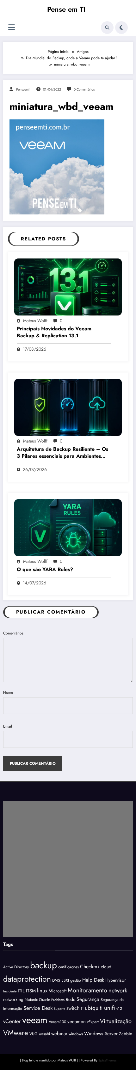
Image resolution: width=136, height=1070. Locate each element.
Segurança (88, 999)
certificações (68, 967)
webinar (59, 1033)
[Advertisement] (68, 869)
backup (43, 965)
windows (76, 1034)
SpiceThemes (107, 1060)
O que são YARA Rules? (45, 569)
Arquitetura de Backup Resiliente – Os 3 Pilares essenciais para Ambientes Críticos (62, 453)
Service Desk (38, 1008)
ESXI (65, 980)
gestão (75, 980)
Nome (8, 692)
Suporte (59, 1008)
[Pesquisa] (107, 27)
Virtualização (116, 1021)
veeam (34, 1020)
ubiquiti (94, 1008)
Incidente (9, 991)
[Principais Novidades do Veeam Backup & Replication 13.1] (68, 286)
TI (82, 1008)
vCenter (12, 1021)
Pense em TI (66, 9)
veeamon (76, 1021)
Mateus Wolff (35, 320)
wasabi (44, 1034)
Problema (58, 999)
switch (72, 1008)
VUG (33, 1034)
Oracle (44, 1000)
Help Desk (93, 980)
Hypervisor (115, 980)
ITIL (21, 990)
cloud (106, 967)
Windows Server (101, 1033)
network (117, 990)
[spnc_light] (121, 27)
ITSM (31, 990)
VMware (15, 1033)
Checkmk (90, 966)
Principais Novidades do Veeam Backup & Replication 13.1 (54, 332)
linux (42, 990)
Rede (70, 999)
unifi (109, 1007)
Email (7, 726)
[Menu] (11, 27)
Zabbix (125, 1033)
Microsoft (57, 991)
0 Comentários (84, 89)
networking (13, 999)
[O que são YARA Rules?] (68, 527)
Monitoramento (87, 990)
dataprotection (27, 978)
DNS (56, 980)
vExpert (93, 1022)
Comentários (13, 633)
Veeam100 (57, 1022)
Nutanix (31, 1000)
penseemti (23, 89)
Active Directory (16, 967)
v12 (119, 1008)
